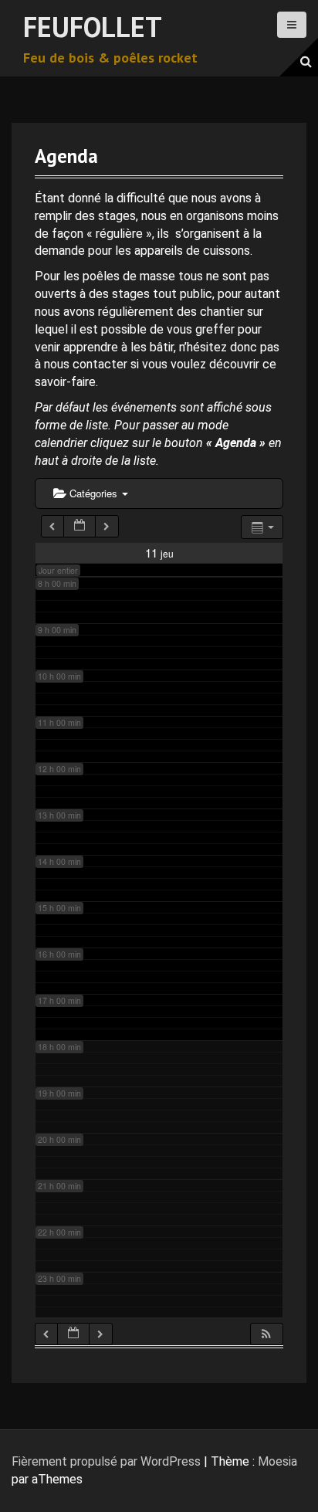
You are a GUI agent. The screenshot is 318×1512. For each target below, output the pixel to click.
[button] (266, 1334)
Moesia (277, 1461)
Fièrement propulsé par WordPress (106, 1461)
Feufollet (92, 26)
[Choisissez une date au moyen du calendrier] (79, 526)
